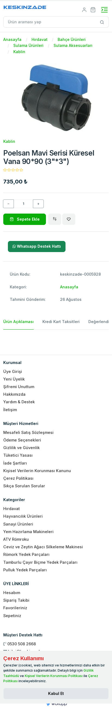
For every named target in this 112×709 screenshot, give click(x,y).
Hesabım (11, 592)
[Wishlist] (68, 219)
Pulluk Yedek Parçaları (25, 570)
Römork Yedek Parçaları (26, 554)
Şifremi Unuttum (18, 386)
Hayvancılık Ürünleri (23, 516)
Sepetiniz (12, 615)
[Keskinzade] (25, 8)
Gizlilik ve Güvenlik (21, 447)
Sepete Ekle (28, 219)
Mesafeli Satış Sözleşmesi (28, 432)
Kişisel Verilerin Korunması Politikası (54, 676)
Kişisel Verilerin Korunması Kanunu (37, 470)
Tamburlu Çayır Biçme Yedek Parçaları (40, 562)
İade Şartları (15, 463)
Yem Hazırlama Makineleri (28, 531)
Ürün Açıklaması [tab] (18, 321)
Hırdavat (40, 39)
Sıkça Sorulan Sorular (24, 486)
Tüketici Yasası (18, 455)
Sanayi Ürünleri (18, 524)
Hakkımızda (14, 394)
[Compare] (54, 219)
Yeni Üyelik (14, 379)
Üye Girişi (12, 371)
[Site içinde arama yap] (102, 22)
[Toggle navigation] (104, 9)
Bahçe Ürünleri (72, 39)
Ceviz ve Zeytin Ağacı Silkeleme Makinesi (43, 546)
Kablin (19, 51)
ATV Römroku (16, 539)
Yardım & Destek (19, 401)
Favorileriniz (15, 607)
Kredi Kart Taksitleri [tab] (61, 321)
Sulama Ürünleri (28, 45)
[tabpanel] (56, 340)
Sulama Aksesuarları (73, 45)
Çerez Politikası (18, 478)
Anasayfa (12, 39)
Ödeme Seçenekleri (22, 440)
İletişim (10, 409)
